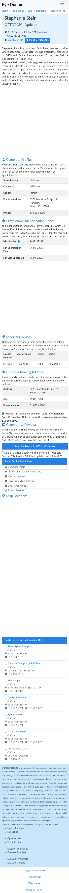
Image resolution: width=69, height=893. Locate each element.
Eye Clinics (12, 832)
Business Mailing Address (20, 481)
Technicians (18, 11)
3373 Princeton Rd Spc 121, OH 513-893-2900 (24, 686)
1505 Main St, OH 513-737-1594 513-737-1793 (25, 703)
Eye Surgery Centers (17, 859)
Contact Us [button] (34, 877)
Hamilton (41, 11)
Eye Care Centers (16, 863)
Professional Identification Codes (24, 472)
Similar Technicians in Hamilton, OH (23, 640)
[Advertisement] (34, 121)
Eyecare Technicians (17, 849)
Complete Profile (16, 467)
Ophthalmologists (16, 828)
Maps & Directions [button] (38, 40)
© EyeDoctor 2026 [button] (34, 870)
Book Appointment (17, 486)
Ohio (29, 11)
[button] (19, 241)
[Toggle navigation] (62, 4)
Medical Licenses (16, 476)
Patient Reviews (15, 490)
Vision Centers (14, 842)
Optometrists (14, 838)
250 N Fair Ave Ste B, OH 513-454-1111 (23, 669)
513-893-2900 (15, 40)
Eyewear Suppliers (16, 852)
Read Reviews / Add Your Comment (35, 446)
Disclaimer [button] (34, 883)
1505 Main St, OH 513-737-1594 (17, 720)
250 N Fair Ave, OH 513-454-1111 (17, 754)
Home (5, 11)
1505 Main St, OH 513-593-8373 (18, 651)
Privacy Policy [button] (34, 889)
